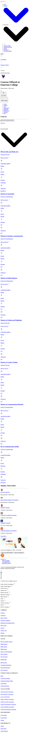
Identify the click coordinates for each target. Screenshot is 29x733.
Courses (5, 105)
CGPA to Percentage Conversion (8, 709)
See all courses (4, 656)
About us (3, 613)
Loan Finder (3, 683)
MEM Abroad (4, 644)
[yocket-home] (2, 556)
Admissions (6, 108)
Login (2, 53)
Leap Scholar (4, 715)
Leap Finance (4, 717)
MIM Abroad (4, 649)
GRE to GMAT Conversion (7, 699)
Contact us (3, 615)
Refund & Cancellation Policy (8, 623)
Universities (3, 59)
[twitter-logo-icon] (14, 574)
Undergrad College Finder (7, 681)
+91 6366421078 (6, 562)
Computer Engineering (6, 665)
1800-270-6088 (5, 560)
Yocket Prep (3, 728)
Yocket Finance (4, 731)
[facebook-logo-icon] (14, 571)
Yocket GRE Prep (5, 686)
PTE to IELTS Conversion (7, 694)
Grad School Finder (5, 678)
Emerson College (5, 65)
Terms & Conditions (5, 620)
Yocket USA (4, 630)
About (5, 104)
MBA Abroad (4, 646)
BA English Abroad (5, 667)
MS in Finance (4, 654)
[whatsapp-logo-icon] (14, 578)
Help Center (3, 625)
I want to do (6, 552)
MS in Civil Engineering (6, 651)
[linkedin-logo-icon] (14, 577)
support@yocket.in (6, 563)
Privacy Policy (4, 618)
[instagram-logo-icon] (14, 575)
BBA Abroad (4, 662)
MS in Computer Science (6, 641)
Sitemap (2, 633)
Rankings (6, 109)
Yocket (2, 726)
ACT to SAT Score (5, 696)
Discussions (6, 110)
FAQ (5, 113)
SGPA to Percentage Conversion (8, 704)
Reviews (6, 112)
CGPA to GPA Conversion (7, 691)
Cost (5, 106)
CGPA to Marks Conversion (7, 707)
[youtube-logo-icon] (14, 572)
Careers (2, 628)
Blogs (2, 676)
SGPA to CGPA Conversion (7, 702)
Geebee (2, 720)
